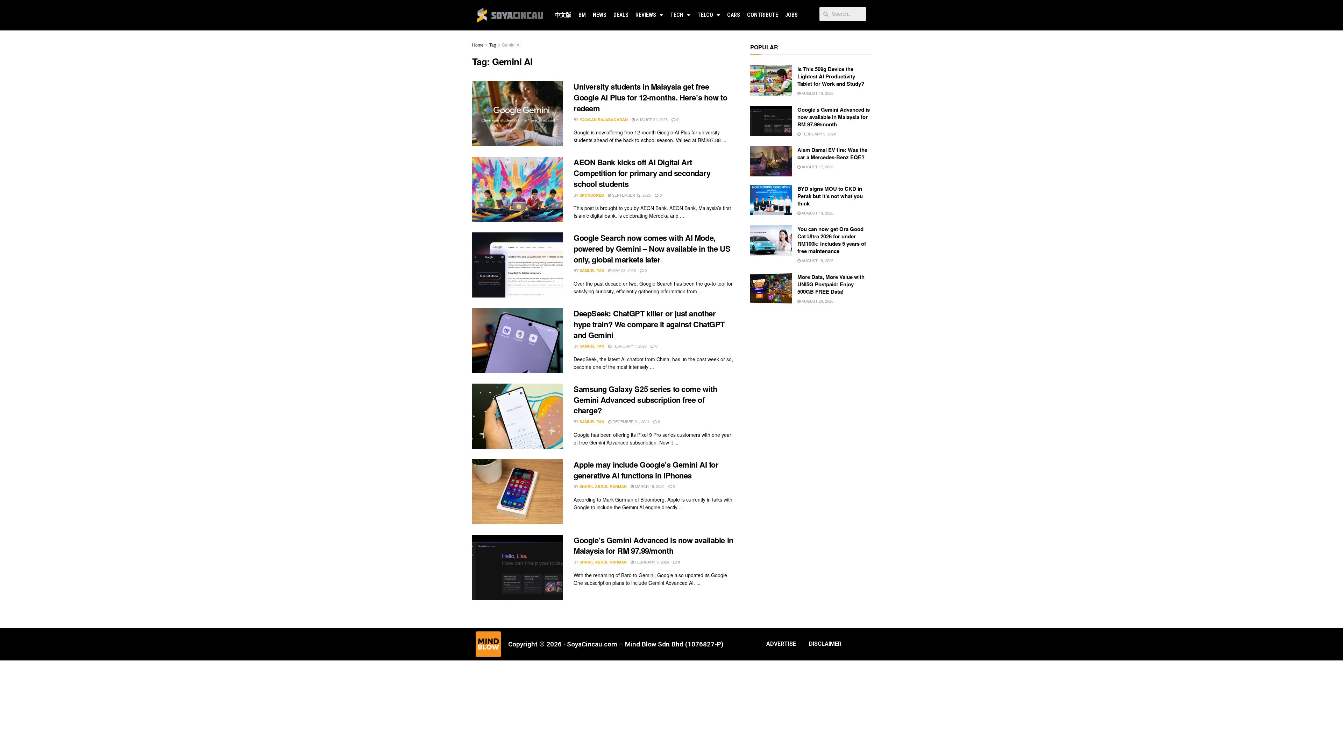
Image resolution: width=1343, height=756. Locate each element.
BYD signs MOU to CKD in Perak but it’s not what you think (830, 196)
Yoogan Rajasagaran (604, 119)
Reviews (645, 15)
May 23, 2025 (623, 270)
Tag (492, 45)
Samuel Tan (592, 270)
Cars (733, 15)
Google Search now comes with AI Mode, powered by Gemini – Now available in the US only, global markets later (652, 248)
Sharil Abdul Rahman (603, 486)
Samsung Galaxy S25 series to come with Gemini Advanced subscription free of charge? (645, 399)
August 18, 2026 (817, 93)
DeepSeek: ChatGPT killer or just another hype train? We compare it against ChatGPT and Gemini (649, 324)
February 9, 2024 (651, 562)
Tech (676, 15)
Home (478, 45)
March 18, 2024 (649, 486)
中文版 (563, 15)
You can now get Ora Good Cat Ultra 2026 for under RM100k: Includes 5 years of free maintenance (831, 240)
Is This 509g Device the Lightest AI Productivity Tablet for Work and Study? (830, 76)
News (599, 15)
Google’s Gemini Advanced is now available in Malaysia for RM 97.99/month (653, 545)
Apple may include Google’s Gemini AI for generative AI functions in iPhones (646, 470)
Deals (620, 15)
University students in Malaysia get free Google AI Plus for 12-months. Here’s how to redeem (650, 97)
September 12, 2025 (631, 195)
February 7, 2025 (629, 346)
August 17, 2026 (817, 166)
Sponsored (592, 195)
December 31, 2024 (630, 421)
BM (582, 15)
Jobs (791, 15)
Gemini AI (511, 45)
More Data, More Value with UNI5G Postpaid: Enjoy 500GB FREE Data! (831, 284)
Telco (705, 15)
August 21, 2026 (651, 119)
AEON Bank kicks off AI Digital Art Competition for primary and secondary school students (642, 172)
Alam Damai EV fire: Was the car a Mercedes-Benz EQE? (832, 153)
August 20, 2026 (817, 301)
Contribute (762, 15)
